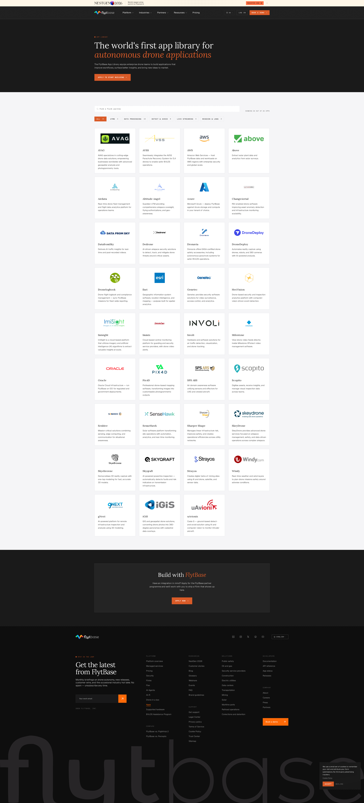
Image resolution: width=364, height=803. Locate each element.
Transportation (228, 690)
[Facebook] (256, 637)
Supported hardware (155, 709)
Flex (148, 685)
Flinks (148, 680)
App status (267, 671)
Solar (224, 700)
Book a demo (258, 13)
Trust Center (194, 736)
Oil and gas (227, 666)
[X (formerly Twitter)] (248, 637)
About (265, 693)
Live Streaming (187, 119)
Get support (194, 712)
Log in (242, 13)
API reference (269, 666)
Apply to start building (111, 77)
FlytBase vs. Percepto (156, 736)
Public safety (228, 661)
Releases (267, 675)
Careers (266, 697)
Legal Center (194, 717)
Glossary (193, 675)
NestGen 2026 (195, 661)
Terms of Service (196, 726)
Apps (148, 704)
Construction (228, 675)
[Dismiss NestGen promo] (267, 3)
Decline (339, 784)
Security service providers (233, 671)
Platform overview (154, 661)
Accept (328, 784)
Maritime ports (228, 704)
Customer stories (196, 666)
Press (265, 702)
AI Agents (150, 690)
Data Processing (135, 119)
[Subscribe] (122, 699)
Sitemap (192, 741)
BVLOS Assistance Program (158, 714)
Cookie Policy (195, 731)
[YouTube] (263, 637)
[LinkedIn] (233, 637)
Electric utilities (229, 680)
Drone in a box (152, 700)
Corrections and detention (233, 714)
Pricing (149, 671)
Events (192, 685)
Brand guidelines (196, 695)
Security (150, 675)
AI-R (148, 695)
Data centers (227, 685)
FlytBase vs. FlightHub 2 (157, 731)
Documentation (270, 661)
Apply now (180, 601)
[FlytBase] (104, 12)
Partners (266, 707)
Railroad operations (230, 709)
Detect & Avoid (161, 119)
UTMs (114, 119)
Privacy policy (195, 722)
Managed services (154, 666)
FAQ (190, 690)
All (100, 119)
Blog (191, 671)
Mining (225, 695)
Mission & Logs (212, 119)
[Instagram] (241, 637)
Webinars (193, 680)
